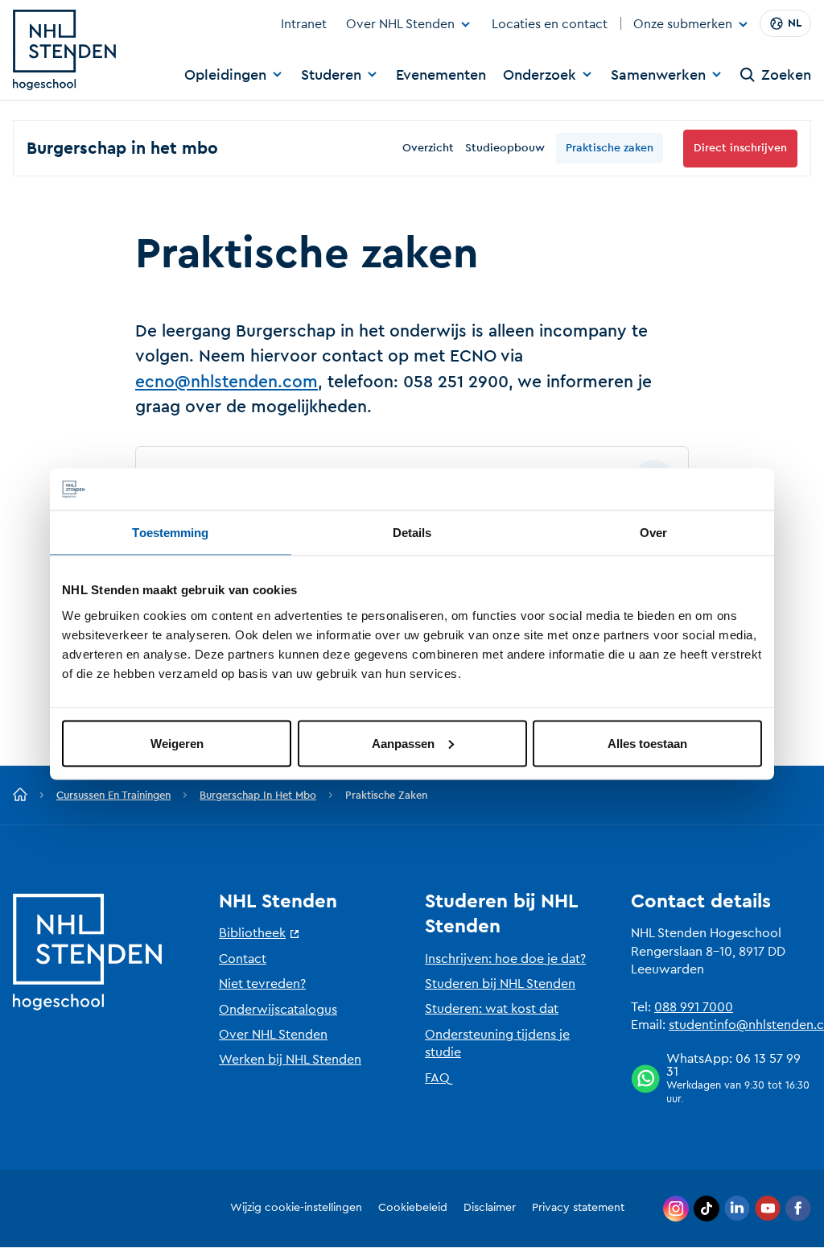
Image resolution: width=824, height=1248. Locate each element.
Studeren (331, 75)
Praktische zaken (609, 148)
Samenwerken (658, 75)
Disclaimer (490, 1207)
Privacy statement (578, 1207)
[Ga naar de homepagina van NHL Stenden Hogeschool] (64, 50)
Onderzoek (539, 75)
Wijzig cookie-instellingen (296, 1207)
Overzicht (428, 148)
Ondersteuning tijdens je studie (497, 1043)
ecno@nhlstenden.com (226, 382)
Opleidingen (225, 75)
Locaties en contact (550, 24)
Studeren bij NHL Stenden (500, 983)
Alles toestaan (647, 743)
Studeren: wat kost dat (491, 1008)
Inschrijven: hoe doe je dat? (505, 959)
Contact (242, 959)
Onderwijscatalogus (278, 1009)
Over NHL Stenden (400, 24)
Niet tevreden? (262, 983)
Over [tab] (653, 532)
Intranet (304, 24)
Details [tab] (412, 532)
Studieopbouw (505, 148)
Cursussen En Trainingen (113, 795)
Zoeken (786, 75)
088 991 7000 (693, 1007)
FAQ (437, 1078)
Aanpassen (403, 743)
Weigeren (177, 743)
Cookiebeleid (412, 1207)
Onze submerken (682, 25)
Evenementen (441, 75)
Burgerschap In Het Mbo (258, 795)
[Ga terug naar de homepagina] (20, 795)
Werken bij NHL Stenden (290, 1059)
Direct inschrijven (740, 148)
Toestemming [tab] (170, 532)
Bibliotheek (252, 933)
